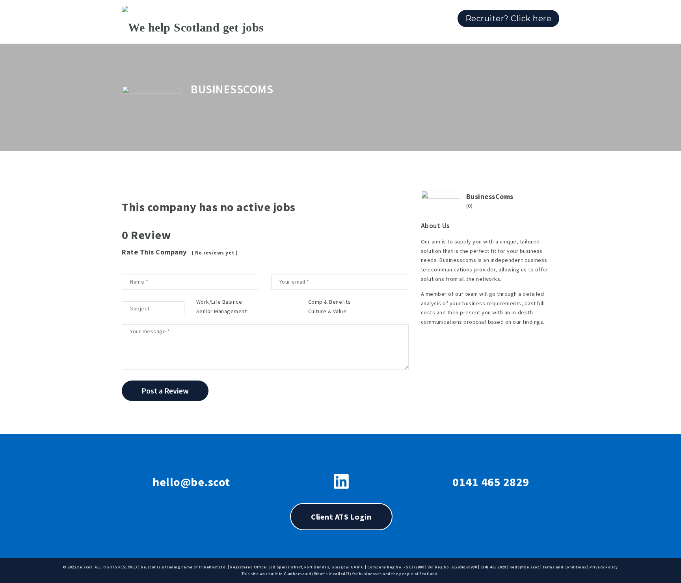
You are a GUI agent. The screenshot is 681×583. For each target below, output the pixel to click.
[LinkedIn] (341, 481)
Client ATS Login (341, 517)
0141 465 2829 (490, 481)
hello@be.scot (191, 481)
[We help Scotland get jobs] (193, 21)
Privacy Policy (604, 567)
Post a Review (165, 390)
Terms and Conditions (564, 567)
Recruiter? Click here (508, 18)
